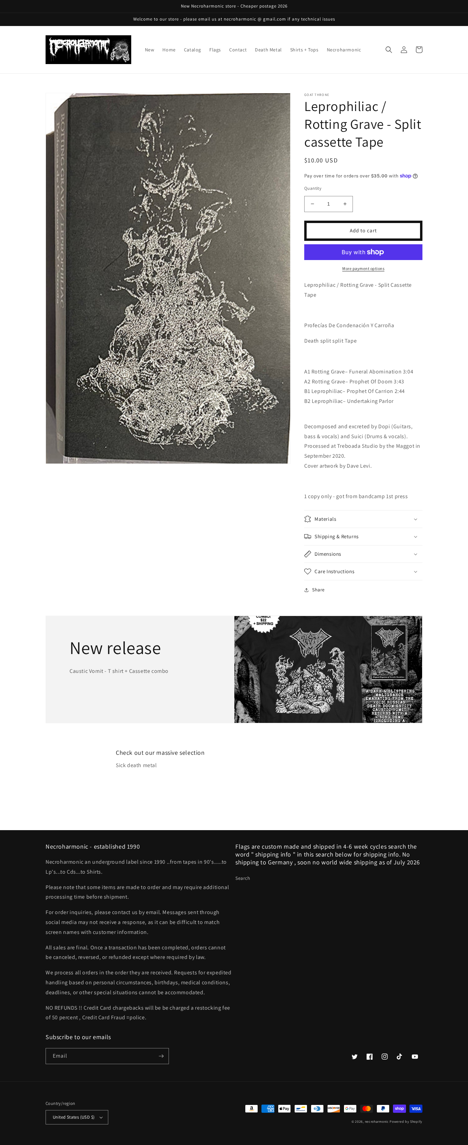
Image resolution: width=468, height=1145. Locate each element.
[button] (388, 49)
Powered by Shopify (406, 1121)
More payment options (363, 268)
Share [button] (318, 590)
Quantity (312, 188)
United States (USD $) (74, 1117)
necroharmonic (377, 1121)
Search (242, 878)
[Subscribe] (161, 1056)
